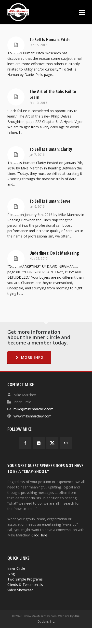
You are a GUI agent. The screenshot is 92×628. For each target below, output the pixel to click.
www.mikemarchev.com (32, 416)
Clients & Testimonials (25, 584)
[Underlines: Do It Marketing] (16, 258)
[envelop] (66, 443)
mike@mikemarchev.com (33, 409)
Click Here (39, 535)
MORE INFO (32, 357)
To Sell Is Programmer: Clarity (50, 149)
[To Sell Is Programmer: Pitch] (16, 45)
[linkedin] (39, 443)
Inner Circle (16, 568)
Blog (11, 573)
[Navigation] (82, 12)
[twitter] (52, 443)
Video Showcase (20, 590)
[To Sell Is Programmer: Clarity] (16, 154)
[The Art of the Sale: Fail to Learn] (16, 97)
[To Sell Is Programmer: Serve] (16, 206)
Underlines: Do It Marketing (54, 253)
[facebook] (25, 443)
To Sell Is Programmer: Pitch (49, 39)
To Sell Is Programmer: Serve (49, 201)
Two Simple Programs (25, 579)
